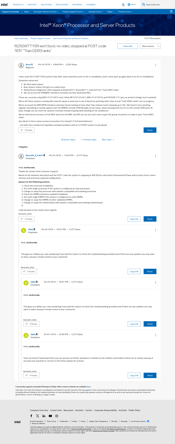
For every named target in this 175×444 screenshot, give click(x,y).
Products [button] (18, 4)
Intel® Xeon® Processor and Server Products (70, 38)
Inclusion (123, 410)
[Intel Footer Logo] (17, 421)
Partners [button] (77, 4)
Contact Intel (56, 410)
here (89, 386)
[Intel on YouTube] (50, 416)
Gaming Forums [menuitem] (95, 11)
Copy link (134, 218)
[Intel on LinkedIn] (44, 416)
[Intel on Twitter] (37, 416)
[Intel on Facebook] (31, 416)
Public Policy (134, 410)
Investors (79, 410)
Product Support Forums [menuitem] (72, 11)
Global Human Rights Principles (103, 430)
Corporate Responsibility (105, 410)
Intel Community (21, 38)
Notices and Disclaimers (118, 428)
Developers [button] (62, 4)
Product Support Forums (40, 38)
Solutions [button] (46, 4)
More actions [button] (148, 46)
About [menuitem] (26, 11)
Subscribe (127, 46)
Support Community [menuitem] (10, 11)
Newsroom (68, 410)
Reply (150, 130)
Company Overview (39, 410)
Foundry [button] (91, 4)
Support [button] (32, 4)
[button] (155, 65)
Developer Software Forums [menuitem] (45, 11)
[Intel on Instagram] (56, 416)
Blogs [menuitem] (109, 11)
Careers (88, 410)
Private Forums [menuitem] (124, 11)
